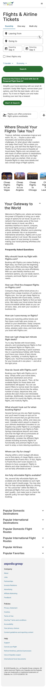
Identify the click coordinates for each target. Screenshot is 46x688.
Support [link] (7, 643)
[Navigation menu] (41, 4)
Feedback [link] (7, 597)
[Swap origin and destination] (39, 37)
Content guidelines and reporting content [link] (18, 632)
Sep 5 (32, 49)
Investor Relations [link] (10, 585)
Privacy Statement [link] (10, 608)
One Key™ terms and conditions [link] (15, 620)
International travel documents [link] (15, 659)
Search (23, 69)
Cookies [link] (7, 612)
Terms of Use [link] (8, 616)
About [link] (6, 573)
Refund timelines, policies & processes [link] (17, 651)
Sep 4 (11, 49)
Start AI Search (12, 103)
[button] (23, 205)
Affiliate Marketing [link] (10, 593)
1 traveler (7, 63)
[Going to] (23, 41)
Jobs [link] (6, 577)
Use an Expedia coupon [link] (12, 655)
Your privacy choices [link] (11, 628)
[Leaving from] (23, 33)
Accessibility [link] (8, 624)
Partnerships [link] (8, 581)
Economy (20, 63)
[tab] (9, 26)
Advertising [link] (8, 589)
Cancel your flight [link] (10, 647)
